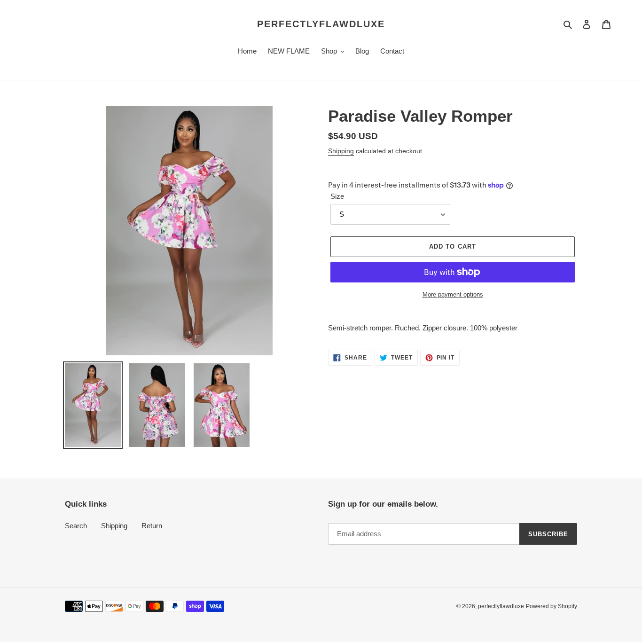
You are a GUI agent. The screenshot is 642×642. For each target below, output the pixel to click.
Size (337, 196)
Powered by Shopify (551, 606)
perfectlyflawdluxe (321, 24)
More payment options (453, 294)
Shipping (341, 151)
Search (76, 526)
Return (151, 526)
